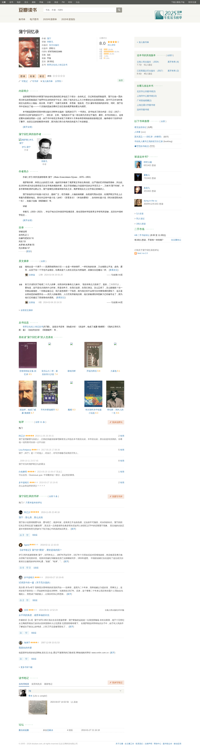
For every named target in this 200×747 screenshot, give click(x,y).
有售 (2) (173, 71)
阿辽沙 (22, 436)
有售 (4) (173, 62)
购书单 (22, 19)
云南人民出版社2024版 (114, 610)
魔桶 (70, 410)
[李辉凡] (44, 148)
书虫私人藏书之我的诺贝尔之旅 (148, 141)
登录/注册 (192, 2)
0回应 (35, 535)
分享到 (58, 81)
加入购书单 (47, 81)
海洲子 (27, 642)
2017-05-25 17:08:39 (50, 450)
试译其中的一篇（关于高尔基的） (35, 582)
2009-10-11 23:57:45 (29, 461)
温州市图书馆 (143, 109)
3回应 (35, 600)
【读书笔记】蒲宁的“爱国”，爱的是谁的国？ (40, 550)
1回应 (36, 568)
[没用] (27, 535)
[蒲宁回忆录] (29, 53)
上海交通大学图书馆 (146, 105)
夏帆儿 (147, 175)
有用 (122, 436)
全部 (43, 261)
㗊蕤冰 (50, 730)
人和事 (137, 132)
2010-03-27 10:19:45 (48, 482)
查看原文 (114, 270)
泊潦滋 (32, 275)
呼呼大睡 (148, 162)
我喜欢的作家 (25, 647)
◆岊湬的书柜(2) (141, 146)
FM (63, 2)
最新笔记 (48, 684)
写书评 (35, 81)
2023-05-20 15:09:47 (46, 472)
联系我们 (139, 744)
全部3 (169, 55)
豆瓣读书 (30, 10)
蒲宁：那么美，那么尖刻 (31, 517)
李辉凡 (50, 42)
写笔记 (25, 81)
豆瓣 (4, 2)
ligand (26, 545)
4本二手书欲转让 (142, 235)
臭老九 (147, 188)
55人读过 (140, 218)
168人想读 (141, 224)
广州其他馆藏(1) (144, 100)
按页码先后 (37, 684)
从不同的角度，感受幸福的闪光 (34, 615)
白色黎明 (23, 472)
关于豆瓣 (119, 744)
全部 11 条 (40, 422)
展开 (73, 529)
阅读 (56, 2)
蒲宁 (49, 38)
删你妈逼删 (24, 730)
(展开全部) (27, 127)
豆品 (78, 2)
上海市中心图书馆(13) (147, 96)
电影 (19, 2)
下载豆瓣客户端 (177, 2)
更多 (29, 251)
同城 (41, 2)
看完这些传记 (140, 127)
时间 (70, 2)
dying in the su (150, 201)
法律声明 (148, 744)
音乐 (26, 2)
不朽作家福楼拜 (48, 410)
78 (29, 691)
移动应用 (177, 744)
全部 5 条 (53, 496)
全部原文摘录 (27, 310)
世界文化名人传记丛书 (57, 65)
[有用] (21, 633)
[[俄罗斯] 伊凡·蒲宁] (26, 141)
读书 (11, 2)
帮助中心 (157, 744)
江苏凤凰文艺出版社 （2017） (150, 71)
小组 (49, 2)
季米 (30, 696)
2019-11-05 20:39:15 (44, 436)
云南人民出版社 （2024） (148, 62)
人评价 (111, 45)
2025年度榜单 (50, 19)
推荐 (121, 80)
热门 (21, 428)
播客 (34, 2)
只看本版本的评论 (34, 502)
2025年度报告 (68, 19)
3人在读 (139, 213)
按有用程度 (24, 684)
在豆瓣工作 (129, 744)
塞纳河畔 (72, 371)
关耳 (26, 610)
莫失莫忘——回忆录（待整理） (148, 136)
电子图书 (34, 19)
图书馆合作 (167, 744)
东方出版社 (54, 45)
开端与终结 (92, 371)
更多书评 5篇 (26, 667)
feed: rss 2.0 (143, 253)
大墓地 (113, 371)
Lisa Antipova (25, 450)
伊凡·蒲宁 (26, 147)
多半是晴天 (24, 482)
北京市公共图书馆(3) (146, 91)
